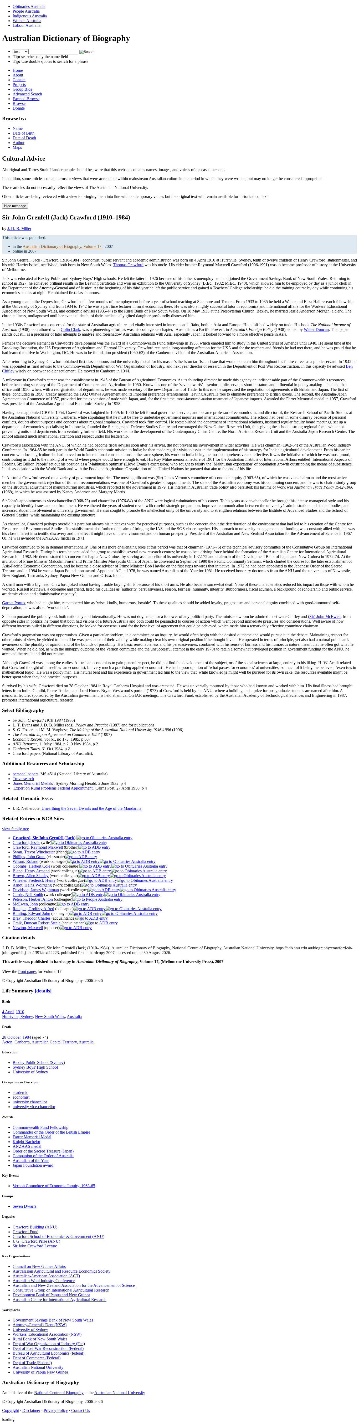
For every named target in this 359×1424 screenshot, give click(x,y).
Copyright (10, 1410)
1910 (20, 1012)
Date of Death (24, 138)
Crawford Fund (25, 1232)
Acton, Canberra (16, 1042)
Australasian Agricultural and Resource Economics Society (61, 1271)
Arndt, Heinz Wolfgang (32, 885)
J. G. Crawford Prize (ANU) (36, 1241)
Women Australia (27, 20)
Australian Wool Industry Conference (44, 1280)
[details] (43, 990)
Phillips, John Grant (29, 856)
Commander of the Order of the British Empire (51, 1132)
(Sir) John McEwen (324, 616)
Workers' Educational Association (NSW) (47, 1334)
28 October (11, 1037)
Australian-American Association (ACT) (46, 1276)
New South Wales (50, 1016)
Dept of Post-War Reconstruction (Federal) (48, 1348)
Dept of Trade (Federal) (32, 1362)
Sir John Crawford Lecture (35, 1246)
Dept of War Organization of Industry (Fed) (49, 1343)
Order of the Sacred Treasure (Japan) (43, 1151)
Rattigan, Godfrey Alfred (33, 908)
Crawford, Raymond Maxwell (38, 847)
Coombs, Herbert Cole (31, 866)
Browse (19, 103)
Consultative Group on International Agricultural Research (61, 1290)
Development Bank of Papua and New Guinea (51, 1295)
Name (18, 128)
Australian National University (38, 1367)
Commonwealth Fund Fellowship (40, 1127)
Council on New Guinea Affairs (39, 1266)
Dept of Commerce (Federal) (36, 1358)
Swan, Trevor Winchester (34, 852)
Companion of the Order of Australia (43, 1156)
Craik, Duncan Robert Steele (36, 923)
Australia (74, 1016)
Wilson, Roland (25, 861)
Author (18, 142)
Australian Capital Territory (54, 1042)
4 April (8, 1012)
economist (21, 1097)
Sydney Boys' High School (35, 1067)
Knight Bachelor (26, 1141)
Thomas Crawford (128, 265)
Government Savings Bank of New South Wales (53, 1320)
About (18, 75)
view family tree (15, 829)
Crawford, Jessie (26, 842)
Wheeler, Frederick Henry (34, 880)
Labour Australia (26, 25)
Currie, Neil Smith (28, 894)
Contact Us (80, 1410)
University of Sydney (30, 1072)
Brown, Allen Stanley (31, 875)
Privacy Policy (56, 1410)
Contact (19, 80)
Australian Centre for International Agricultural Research (59, 1299)
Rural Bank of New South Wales (40, 1339)
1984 (27, 1037)
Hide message (15, 206)
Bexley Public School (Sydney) (39, 1062)
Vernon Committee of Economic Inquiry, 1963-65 (54, 1186)
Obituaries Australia (29, 6)
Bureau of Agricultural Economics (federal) (48, 1353)
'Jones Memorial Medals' (33, 783)
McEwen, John (25, 904)
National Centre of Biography (59, 1392)
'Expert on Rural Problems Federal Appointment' (53, 788)
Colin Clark (70, 329)
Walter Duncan (316, 329)
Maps (17, 147)
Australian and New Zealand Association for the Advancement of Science (74, 1285)
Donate (19, 108)
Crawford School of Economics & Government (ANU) (58, 1236)
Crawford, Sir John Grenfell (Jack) (44, 838)
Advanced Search (27, 94)
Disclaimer (31, 1410)
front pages (27, 971)
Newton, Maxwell (28, 927)
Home (18, 70)
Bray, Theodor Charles (31, 918)
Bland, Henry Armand (31, 871)
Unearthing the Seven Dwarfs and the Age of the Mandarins (91, 808)
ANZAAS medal (27, 1146)
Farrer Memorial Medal (32, 1137)
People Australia (26, 11)
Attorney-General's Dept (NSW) (39, 1325)
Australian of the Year (31, 1160)
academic (20, 1092)
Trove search (23, 778)
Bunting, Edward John (31, 913)
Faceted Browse (26, 98)
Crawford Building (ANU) (35, 1227)
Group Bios (22, 89)
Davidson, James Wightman (36, 890)
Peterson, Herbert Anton (33, 899)
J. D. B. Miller (19, 228)
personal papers (25, 774)
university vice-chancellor (34, 1106)
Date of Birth (23, 133)
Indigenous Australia (30, 16)
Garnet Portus (13, 603)
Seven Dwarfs (24, 1206)
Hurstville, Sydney (17, 1016)
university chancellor (30, 1102)
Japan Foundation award (33, 1165)
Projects (19, 84)
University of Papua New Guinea (40, 1372)
